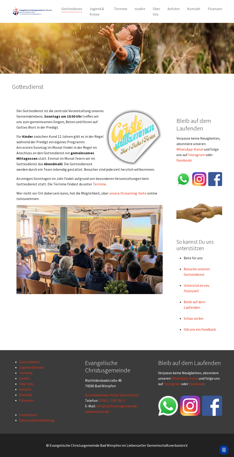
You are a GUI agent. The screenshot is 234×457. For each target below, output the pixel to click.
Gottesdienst (29, 362)
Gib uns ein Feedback (200, 329)
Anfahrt (25, 389)
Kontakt (25, 394)
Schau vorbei (193, 318)
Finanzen (26, 400)
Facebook (183, 160)
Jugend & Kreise (31, 367)
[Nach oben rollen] (223, 437)
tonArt (24, 378)
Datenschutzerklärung (37, 420)
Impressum (28, 414)
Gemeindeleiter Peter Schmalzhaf (111, 395)
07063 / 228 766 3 (112, 400)
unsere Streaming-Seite (127, 193)
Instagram (196, 154)
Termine (99, 184)
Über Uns (26, 383)
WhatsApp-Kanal (189, 149)
